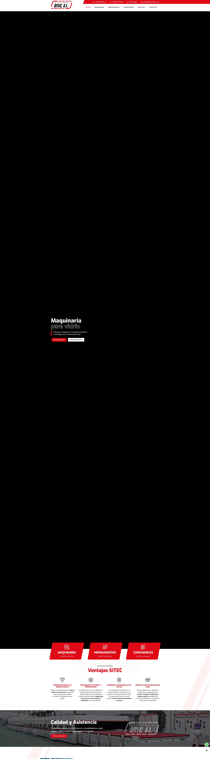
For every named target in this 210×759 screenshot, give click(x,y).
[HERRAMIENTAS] (105, 647)
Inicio (88, 7)
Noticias (141, 7)
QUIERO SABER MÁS (66, 656)
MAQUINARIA (67, 652)
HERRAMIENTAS (105, 652)
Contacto (153, 7)
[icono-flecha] (206, 751)
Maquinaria (99, 7)
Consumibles (129, 7)
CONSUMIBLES (143, 652)
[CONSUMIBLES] (143, 647)
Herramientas (113, 7)
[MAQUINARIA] (66, 647)
